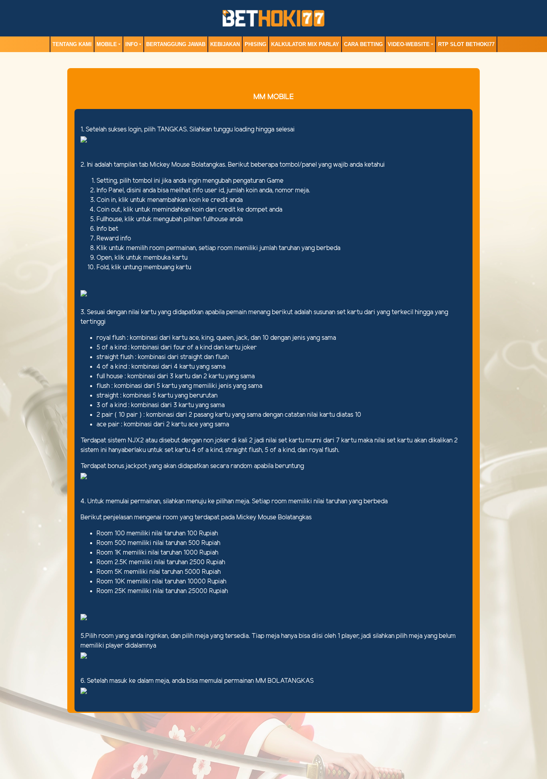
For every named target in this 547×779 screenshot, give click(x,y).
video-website (409, 44)
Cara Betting (363, 44)
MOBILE (107, 44)
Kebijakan (225, 44)
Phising (255, 44)
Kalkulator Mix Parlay (305, 44)
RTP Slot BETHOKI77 (466, 44)
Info (131, 44)
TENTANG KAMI (72, 44)
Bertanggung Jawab (175, 44)
